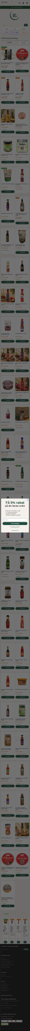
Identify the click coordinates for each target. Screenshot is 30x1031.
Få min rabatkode (15, 523)
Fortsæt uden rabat (15, 530)
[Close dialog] (27, 500)
